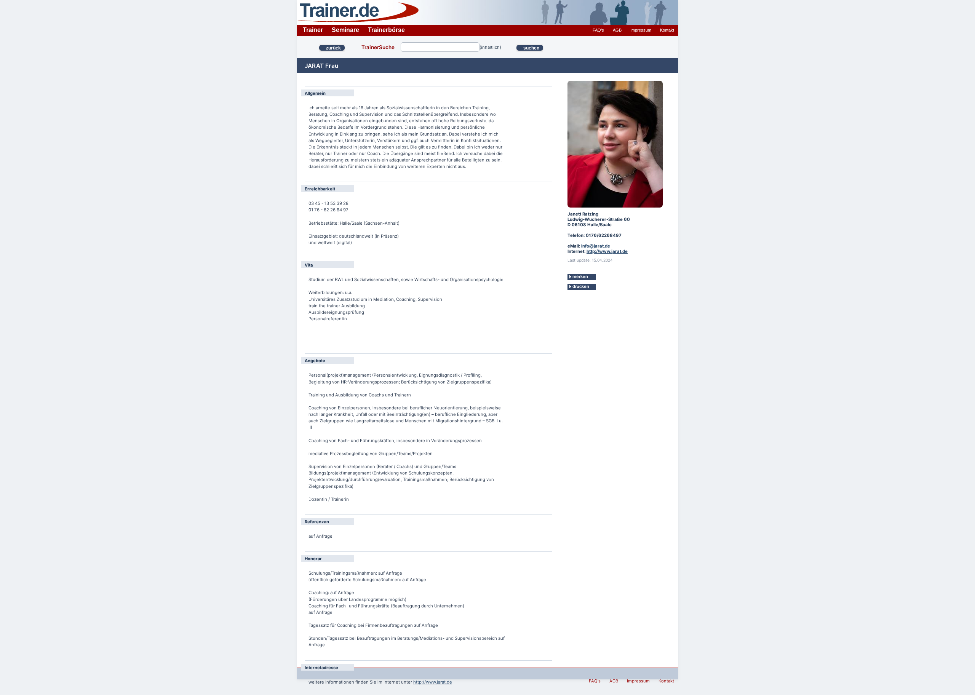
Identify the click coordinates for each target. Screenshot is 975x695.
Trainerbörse (386, 30)
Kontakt (667, 30)
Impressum (640, 30)
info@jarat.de (595, 246)
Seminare (345, 30)
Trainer (313, 30)
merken (580, 276)
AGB (617, 30)
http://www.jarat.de (432, 682)
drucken (580, 286)
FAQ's (598, 30)
